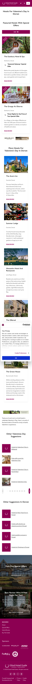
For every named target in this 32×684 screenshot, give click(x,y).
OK (16, 358)
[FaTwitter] (10, 674)
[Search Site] (24, 3)
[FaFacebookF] (14, 674)
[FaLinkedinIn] (21, 674)
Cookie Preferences (21, 353)
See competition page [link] (16, 612)
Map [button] (15, 32)
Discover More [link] (16, 575)
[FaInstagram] (17, 674)
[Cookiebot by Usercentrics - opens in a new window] (23, 325)
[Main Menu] (28, 3)
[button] (24, 3)
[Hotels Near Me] (21, 3)
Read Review (8, 81)
